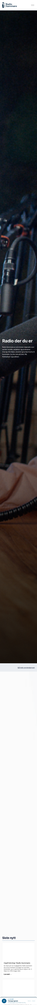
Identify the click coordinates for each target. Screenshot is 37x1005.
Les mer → (8, 974)
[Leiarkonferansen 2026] (18, 988)
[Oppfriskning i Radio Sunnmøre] (18, 952)
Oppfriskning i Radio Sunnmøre (17, 963)
